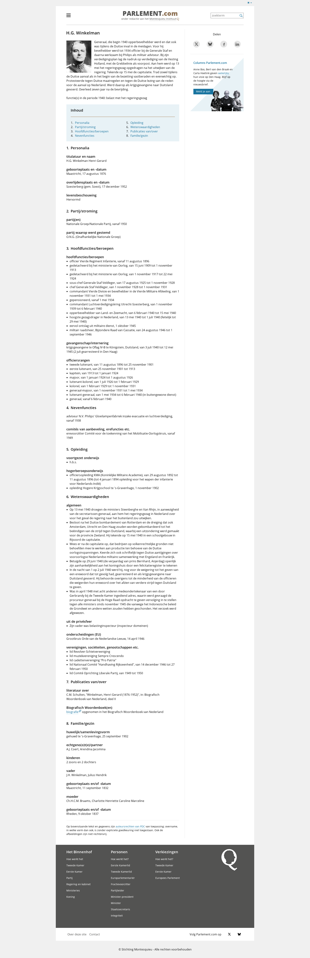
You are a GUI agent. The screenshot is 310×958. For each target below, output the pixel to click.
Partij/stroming (85, 127)
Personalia (82, 123)
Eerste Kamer (74, 871)
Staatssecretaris (120, 909)
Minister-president (122, 896)
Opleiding (136, 123)
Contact (94, 934)
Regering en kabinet (78, 884)
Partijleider (117, 890)
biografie (72, 712)
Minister (116, 903)
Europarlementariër (123, 878)
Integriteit (117, 915)
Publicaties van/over (144, 131)
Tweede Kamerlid (121, 871)
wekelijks (223, 73)
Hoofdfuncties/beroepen (92, 131)
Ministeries (73, 890)
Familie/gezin (139, 136)
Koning (70, 896)
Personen (119, 851)
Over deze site (76, 934)
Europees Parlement (167, 878)
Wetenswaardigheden (145, 127)
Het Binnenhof (79, 851)
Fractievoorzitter (120, 884)
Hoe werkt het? (120, 859)
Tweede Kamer (75, 865)
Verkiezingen (166, 851)
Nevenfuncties (84, 136)
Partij (69, 878)
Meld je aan (203, 91)
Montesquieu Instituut (162, 18)
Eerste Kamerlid (120, 865)
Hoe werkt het (74, 859)
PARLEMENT (150, 13)
